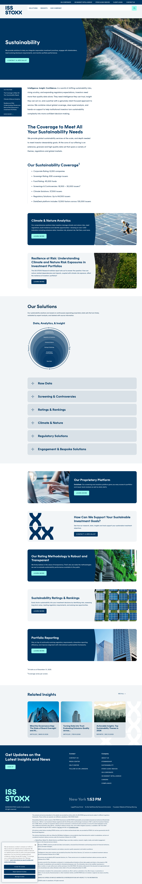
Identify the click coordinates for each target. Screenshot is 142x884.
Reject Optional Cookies (19, 871)
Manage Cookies (19, 876)
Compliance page (73, 827)
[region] (20, 862)
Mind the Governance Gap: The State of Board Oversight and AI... (43, 728)
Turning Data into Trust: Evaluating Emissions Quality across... (76, 728)
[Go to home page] (13, 10)
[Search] (134, 8)
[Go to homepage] (17, 795)
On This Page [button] (8, 89)
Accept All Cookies (19, 866)
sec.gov (60, 827)
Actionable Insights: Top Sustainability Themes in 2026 (107, 728)
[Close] (35, 845)
